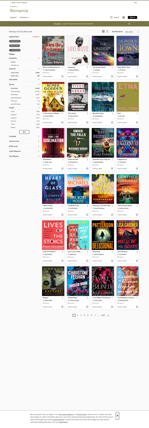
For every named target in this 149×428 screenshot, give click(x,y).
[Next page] (108, 315)
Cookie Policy (63, 422)
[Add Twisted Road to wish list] (87, 307)
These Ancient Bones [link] (124, 206)
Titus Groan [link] (72, 113)
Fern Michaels (73, 208)
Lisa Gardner (122, 254)
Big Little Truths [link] (98, 113)
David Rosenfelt (98, 162)
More (24, 132)
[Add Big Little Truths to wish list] (112, 122)
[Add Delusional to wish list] (112, 261)
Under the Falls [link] (73, 159)
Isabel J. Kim (48, 162)
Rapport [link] (45, 298)
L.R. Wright (122, 70)
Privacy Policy (82, 414)
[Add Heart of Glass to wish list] (62, 215)
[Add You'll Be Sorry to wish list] (137, 261)
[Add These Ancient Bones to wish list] (137, 215)
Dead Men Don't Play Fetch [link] (102, 159)
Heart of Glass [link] (48, 206)
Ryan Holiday (48, 254)
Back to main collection (19, 3)
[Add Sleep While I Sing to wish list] (137, 76)
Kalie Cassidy (98, 300)
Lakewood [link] (71, 67)
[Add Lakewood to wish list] (87, 76)
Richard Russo (74, 162)
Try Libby (57, 24)
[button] (114, 18)
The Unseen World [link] (99, 67)
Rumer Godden (49, 116)
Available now (15, 65)
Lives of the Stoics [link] (49, 252)
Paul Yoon (122, 116)
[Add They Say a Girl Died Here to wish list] (112, 215)
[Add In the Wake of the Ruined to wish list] (112, 307)
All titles (13, 62)
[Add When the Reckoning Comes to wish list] (62, 76)
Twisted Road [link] (72, 298)
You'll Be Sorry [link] (122, 252)
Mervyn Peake (74, 116)
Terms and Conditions (66, 414)
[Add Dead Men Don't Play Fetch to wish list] (112, 168)
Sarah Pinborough (99, 208)
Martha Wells (48, 300)
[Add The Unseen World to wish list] (112, 76)
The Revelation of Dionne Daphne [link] (126, 298)
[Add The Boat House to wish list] (87, 215)
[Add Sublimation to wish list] (62, 168)
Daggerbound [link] (122, 159)
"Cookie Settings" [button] (58, 420)
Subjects (13, 17)
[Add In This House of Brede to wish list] (62, 122)
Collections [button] (24, 17)
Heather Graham (124, 208)
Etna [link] (119, 113)
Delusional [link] (96, 252)
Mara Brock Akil (123, 300)
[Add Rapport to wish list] (62, 307)
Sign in (132, 17)
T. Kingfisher (122, 162)
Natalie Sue (73, 254)
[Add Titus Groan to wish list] (87, 122)
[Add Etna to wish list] (137, 122)
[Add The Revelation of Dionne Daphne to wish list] (137, 307)
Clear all (36, 37)
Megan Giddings (74, 70)
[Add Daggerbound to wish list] (137, 168)
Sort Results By (117, 32)
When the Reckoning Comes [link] (52, 67)
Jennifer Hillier (49, 208)
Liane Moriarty (98, 116)
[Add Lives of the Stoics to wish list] (62, 261)
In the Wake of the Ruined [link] (101, 298)
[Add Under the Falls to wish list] (87, 168)
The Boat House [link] (73, 206)
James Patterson (99, 254)
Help (135, 3)
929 (103, 315)
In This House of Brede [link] (51, 113)
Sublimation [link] (47, 159)
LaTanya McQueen (50, 70)
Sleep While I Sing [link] (123, 67)
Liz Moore (97, 70)
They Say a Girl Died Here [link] (101, 206)
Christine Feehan (74, 300)
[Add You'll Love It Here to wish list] (87, 261)
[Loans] (124, 18)
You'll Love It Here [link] (74, 252)
